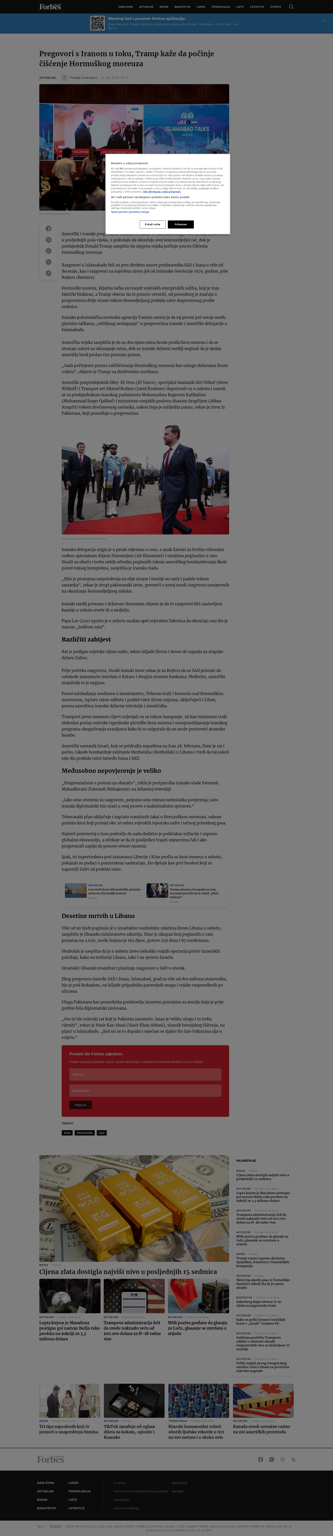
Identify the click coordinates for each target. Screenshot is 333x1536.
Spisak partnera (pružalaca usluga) (130, 211)
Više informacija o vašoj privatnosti (162, 191)
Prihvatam (181, 224)
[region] (167, 194)
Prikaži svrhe (152, 224)
